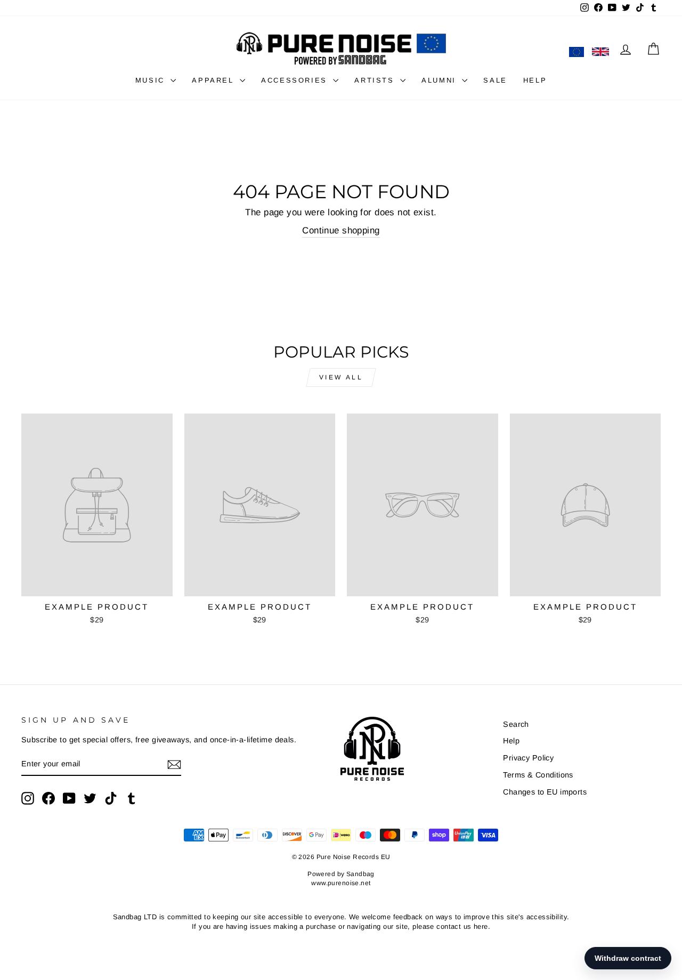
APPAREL (214, 80)
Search (516, 724)
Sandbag (360, 874)
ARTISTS (375, 80)
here (481, 926)
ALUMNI (440, 80)
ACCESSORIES (295, 80)
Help (511, 740)
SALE (495, 80)
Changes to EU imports (545, 792)
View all (341, 377)
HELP (535, 80)
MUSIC (151, 80)
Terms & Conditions (538, 775)
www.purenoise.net (340, 883)
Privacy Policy (528, 758)
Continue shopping (340, 230)
